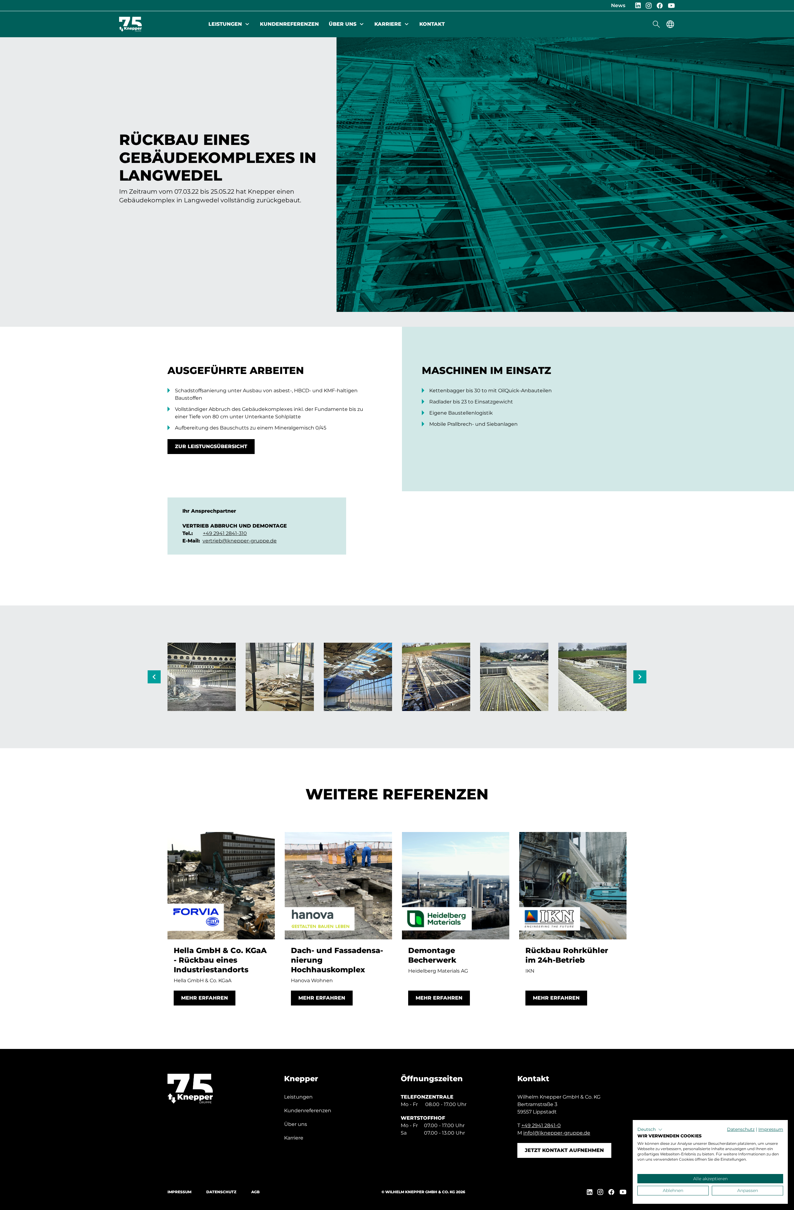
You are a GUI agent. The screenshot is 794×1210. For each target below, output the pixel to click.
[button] (649, 1129)
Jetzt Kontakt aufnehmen (564, 1150)
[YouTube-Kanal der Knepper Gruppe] (671, 5)
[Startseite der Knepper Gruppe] (130, 24)
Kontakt (432, 24)
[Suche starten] (656, 24)
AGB (255, 1192)
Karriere (387, 24)
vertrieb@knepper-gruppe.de (240, 541)
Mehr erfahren (204, 998)
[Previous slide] (154, 676)
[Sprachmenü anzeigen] (670, 24)
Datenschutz (221, 1192)
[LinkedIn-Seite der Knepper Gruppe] (638, 5)
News (618, 5)
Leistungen (225, 24)
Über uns (342, 24)
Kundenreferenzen (289, 24)
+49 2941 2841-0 (541, 1125)
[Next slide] (639, 676)
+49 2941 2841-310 (225, 533)
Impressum (179, 1192)
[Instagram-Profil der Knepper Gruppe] (649, 5)
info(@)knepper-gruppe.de (556, 1133)
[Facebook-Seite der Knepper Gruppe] (660, 5)
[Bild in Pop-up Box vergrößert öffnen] (201, 677)
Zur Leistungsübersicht (211, 446)
